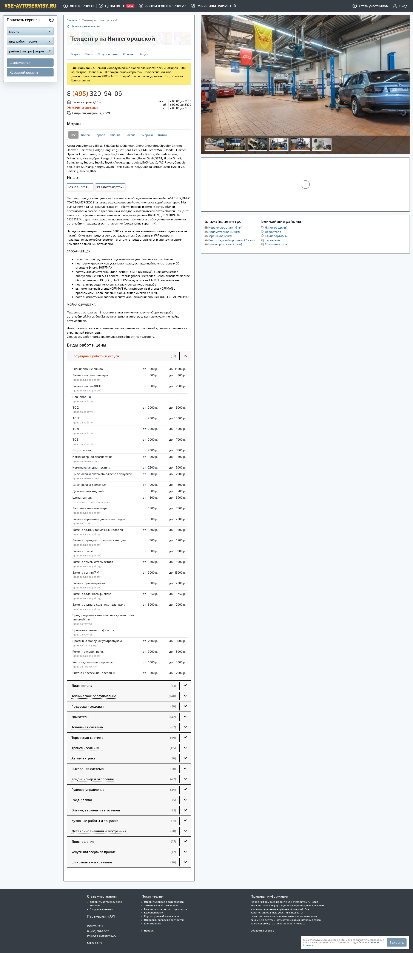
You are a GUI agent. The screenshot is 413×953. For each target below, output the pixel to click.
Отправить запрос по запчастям (164, 919)
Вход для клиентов (101, 908)
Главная (72, 19)
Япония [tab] (115, 135)
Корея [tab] (85, 135)
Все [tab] (73, 135)
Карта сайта (94, 942)
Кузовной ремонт (23, 72)
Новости (149, 930)
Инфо (89, 54)
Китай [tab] (162, 135)
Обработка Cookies (262, 930)
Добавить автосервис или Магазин (106, 903)
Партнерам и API (101, 916)
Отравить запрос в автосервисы (164, 901)
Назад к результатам (85, 26)
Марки (75, 54)
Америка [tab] (146, 135)
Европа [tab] (100, 135)
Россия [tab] (130, 135)
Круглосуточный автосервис (161, 916)
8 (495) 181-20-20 (98, 931)
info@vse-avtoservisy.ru (101, 935)
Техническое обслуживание (161, 905)
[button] (129, 356)
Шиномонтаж (20, 62)
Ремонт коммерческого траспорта (165, 908)
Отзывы (128, 54)
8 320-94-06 (94, 93)
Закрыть (397, 942)
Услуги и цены (108, 54)
